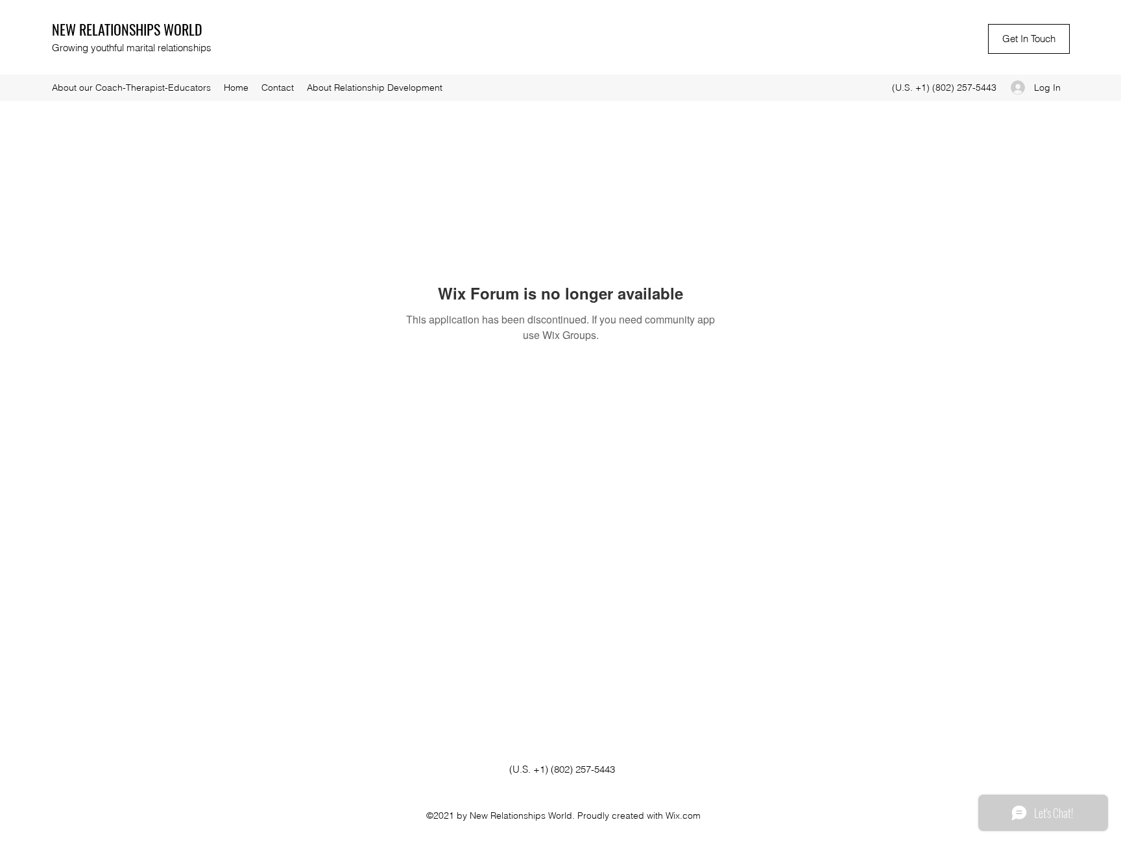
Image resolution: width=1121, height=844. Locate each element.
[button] (1029, 39)
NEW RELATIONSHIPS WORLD (127, 29)
